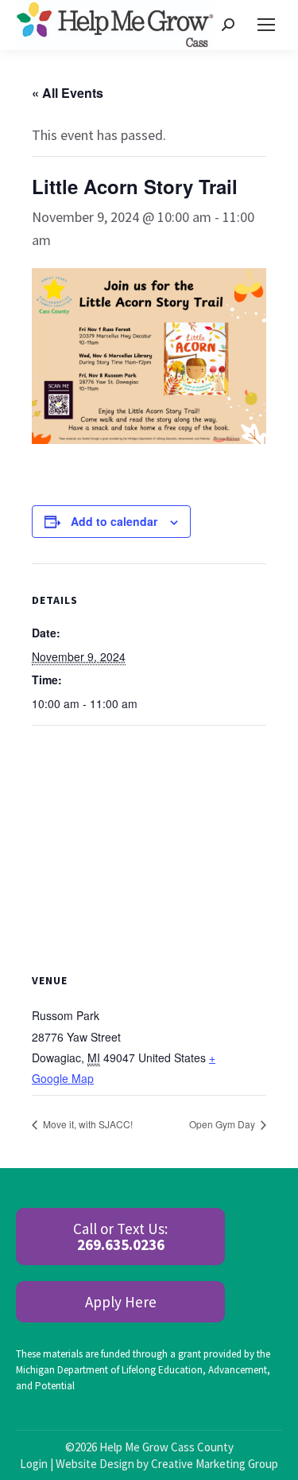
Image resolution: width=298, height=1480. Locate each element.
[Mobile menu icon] (266, 25)
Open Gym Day (223, 1124)
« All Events (67, 93)
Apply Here (121, 1301)
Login (34, 1463)
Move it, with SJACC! (87, 1124)
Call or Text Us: (120, 1236)
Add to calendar (114, 521)
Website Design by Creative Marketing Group (167, 1463)
